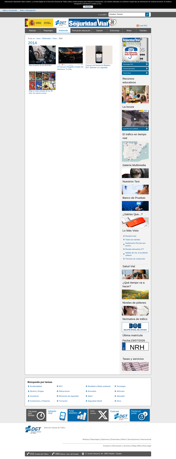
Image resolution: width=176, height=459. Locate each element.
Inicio (38, 38)
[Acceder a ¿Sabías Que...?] (135, 222)
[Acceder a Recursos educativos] (135, 94)
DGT (61, 386)
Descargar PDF (128, 64)
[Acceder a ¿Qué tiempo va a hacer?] (135, 294)
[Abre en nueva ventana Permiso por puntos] (140, 415)
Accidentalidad (36, 386)
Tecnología (121, 386)
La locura (135, 119)
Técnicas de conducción (135, 259)
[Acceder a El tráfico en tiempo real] (135, 151)
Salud (90, 396)
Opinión (99, 31)
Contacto (106, 446)
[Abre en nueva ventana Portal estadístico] (78, 415)
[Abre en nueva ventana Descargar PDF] (131, 50)
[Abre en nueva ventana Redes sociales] (98, 415)
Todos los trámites (132, 240)
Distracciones (64, 391)
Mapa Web (136, 446)
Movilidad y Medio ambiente (99, 386)
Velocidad (120, 396)
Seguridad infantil (95, 401)
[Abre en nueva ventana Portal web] (119, 415)
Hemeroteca (127, 73)
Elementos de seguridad (69, 396)
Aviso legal (146, 446)
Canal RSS (143, 26)
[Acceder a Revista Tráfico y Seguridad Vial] (93, 22)
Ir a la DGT (102, 15)
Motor (129, 31)
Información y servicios (121, 446)
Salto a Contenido (10, 10)
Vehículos (120, 391)
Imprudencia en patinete (130, 128)
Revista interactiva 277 (134, 249)
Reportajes (48, 31)
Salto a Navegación (28, 10)
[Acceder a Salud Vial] (135, 274)
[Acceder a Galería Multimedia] (135, 173)
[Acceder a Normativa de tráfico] (135, 327)
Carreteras (34, 396)
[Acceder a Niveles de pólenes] (135, 311)
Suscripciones (133, 439)
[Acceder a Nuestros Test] (135, 189)
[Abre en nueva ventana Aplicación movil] (57, 415)
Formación (63, 401)
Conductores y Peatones (40, 401)
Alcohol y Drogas (37, 391)
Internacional (146, 439)
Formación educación (81, 31)
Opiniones (105, 439)
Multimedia (63, 31)
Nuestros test (130, 236)
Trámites (143, 31)
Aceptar (88, 7)
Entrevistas (114, 31)
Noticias (32, 31)
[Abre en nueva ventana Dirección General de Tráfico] (61, 23)
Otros (119, 401)
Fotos (55, 38)
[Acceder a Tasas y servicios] (135, 366)
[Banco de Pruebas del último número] (135, 206)
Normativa (92, 391)
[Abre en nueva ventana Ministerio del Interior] (39, 23)
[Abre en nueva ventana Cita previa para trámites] (36, 415)
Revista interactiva (129, 68)
